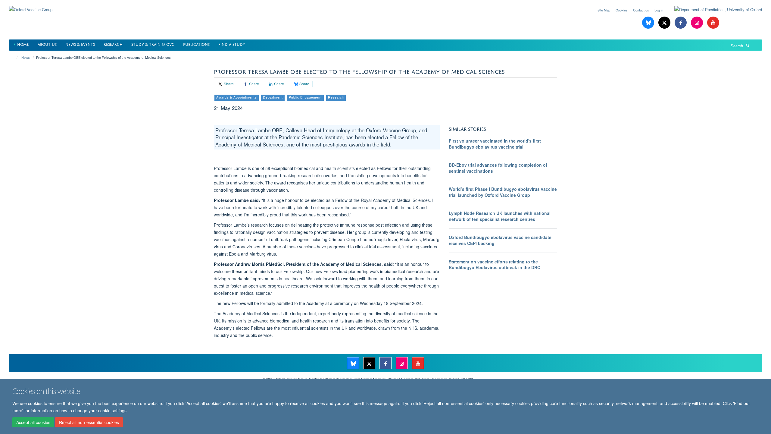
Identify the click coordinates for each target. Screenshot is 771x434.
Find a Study (231, 44)
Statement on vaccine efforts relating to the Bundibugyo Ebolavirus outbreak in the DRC (494, 265)
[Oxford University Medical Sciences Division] (131, 376)
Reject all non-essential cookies (89, 422)
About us (47, 44)
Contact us (641, 10)
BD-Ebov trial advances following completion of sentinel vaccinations (498, 168)
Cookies (622, 10)
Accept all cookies (33, 422)
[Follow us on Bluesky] (648, 23)
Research (113, 44)
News (25, 57)
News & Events (80, 44)
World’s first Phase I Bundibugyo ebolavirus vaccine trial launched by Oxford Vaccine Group (503, 192)
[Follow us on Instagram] (697, 23)
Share (228, 83)
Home (23, 44)
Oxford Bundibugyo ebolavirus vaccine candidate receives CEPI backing (500, 240)
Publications (196, 44)
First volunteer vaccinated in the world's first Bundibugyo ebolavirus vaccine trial (495, 144)
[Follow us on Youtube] (713, 23)
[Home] (14, 57)
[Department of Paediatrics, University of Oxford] (713, 9)
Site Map (604, 10)
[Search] (747, 45)
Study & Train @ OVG (152, 44)
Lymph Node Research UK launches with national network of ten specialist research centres (500, 216)
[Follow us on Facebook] (681, 23)
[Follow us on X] (665, 23)
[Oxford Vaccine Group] (30, 6)
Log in (658, 10)
